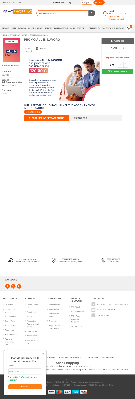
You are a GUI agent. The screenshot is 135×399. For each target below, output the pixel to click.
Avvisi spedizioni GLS (33, 341)
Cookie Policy (10, 321)
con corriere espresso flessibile (27, 261)
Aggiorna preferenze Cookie (9, 342)
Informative (35, 28)
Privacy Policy (10, 316)
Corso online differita (54, 315)
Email (11, 365)
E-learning (53, 321)
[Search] (91, 13)
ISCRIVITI (25, 387)
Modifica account (12, 325)
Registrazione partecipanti (54, 327)
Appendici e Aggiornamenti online (33, 324)
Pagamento (9, 330)
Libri (13, 28)
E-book (30, 316)
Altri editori (77, 28)
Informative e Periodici (70, 358)
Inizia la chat (114, 16)
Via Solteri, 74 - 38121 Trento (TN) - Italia (112, 304)
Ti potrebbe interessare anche (46, 118)
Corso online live (55, 309)
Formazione (61, 28)
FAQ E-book (75, 307)
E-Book (22, 28)
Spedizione (31, 312)
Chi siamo (9, 304)
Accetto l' (23, 378)
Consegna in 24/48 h (27, 259)
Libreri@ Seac (59, 2)
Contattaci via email (116, 19)
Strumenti (93, 28)
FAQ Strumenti (77, 326)
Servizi (48, 28)
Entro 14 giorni (113, 261)
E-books (51, 358)
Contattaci (7, 2)
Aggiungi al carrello (117, 71)
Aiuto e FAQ (17, 2)
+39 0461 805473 (103, 315)
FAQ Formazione (77, 311)
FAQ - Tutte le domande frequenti (76, 319)
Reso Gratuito (113, 259)
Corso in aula (54, 304)
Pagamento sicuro (70, 259)
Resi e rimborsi (11, 334)
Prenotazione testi (32, 306)
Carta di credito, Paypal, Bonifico (70, 261)
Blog (69, 2)
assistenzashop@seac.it (106, 309)
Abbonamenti (32, 336)
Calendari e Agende (113, 28)
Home (5, 28)
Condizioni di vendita (10, 310)
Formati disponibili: (28, 49)
